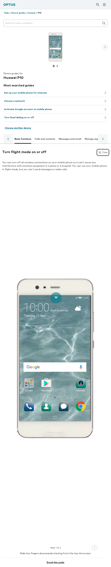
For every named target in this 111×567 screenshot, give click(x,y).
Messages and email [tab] (70, 139)
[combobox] (52, 23)
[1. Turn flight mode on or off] (55, 358)
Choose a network (14, 101)
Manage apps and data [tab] (98, 139)
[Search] (97, 4)
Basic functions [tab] (22, 139)
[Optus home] (9, 4)
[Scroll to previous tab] (8, 139)
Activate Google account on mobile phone (28, 109)
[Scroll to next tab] (103, 139)
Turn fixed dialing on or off (19, 117)
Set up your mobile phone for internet (25, 93)
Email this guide (55, 562)
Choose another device (18, 128)
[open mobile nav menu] (104, 4)
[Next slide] (105, 47)
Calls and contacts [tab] (45, 139)
